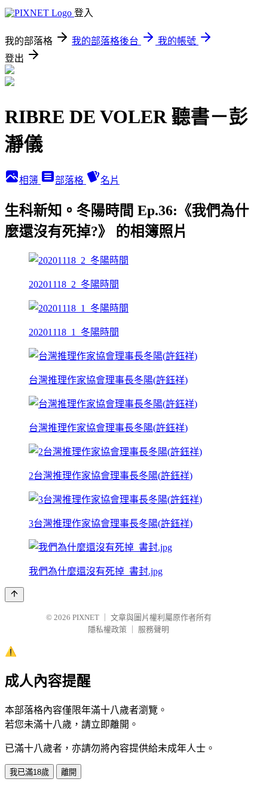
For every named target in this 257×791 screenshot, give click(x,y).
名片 (110, 180)
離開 (69, 772)
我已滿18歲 (29, 772)
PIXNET (85, 617)
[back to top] (14, 594)
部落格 (70, 180)
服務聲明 (153, 629)
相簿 (30, 180)
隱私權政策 (107, 629)
